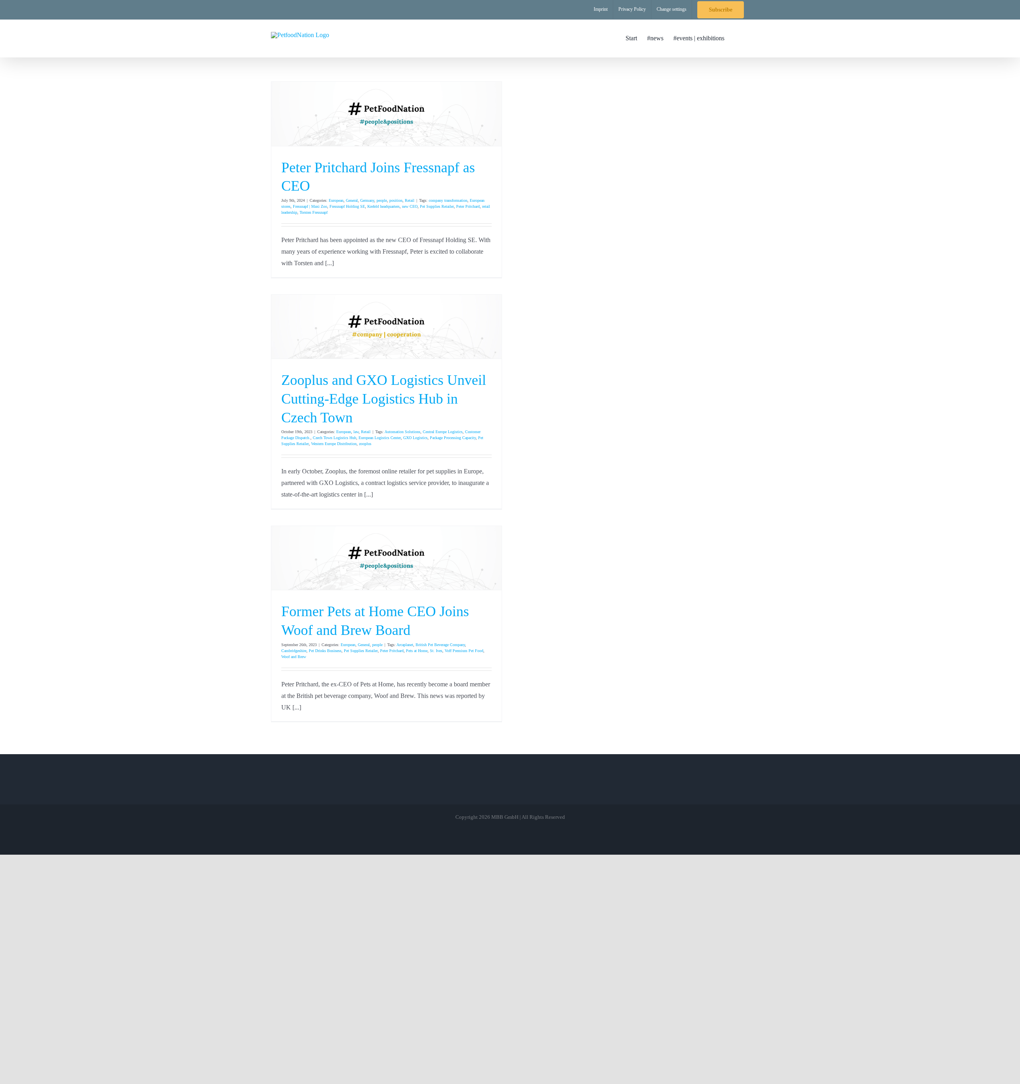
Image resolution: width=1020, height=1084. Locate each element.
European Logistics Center (380, 438)
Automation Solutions (402, 432)
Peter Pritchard (468, 206)
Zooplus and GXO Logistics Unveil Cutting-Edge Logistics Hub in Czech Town (383, 399)
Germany (367, 200)
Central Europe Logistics (443, 432)
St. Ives (436, 650)
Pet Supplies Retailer (437, 206)
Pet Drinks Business (325, 650)
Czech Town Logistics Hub (334, 438)
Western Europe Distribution (334, 443)
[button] (736, 38)
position (395, 200)
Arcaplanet (404, 645)
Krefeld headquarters (383, 206)
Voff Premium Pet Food (464, 650)
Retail (409, 200)
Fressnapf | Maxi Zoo (310, 206)
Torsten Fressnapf (314, 212)
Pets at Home (417, 650)
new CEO (410, 206)
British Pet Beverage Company (440, 645)
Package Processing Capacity (453, 438)
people (382, 200)
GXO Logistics (415, 438)
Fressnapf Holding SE (347, 206)
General (352, 200)
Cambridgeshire (293, 650)
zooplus (365, 443)
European (336, 200)
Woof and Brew (293, 656)
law (356, 432)
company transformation (448, 200)
